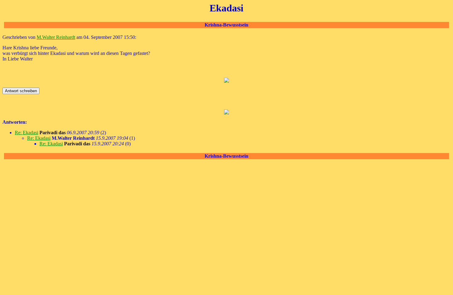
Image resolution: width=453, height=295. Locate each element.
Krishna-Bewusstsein (226, 24)
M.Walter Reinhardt (56, 37)
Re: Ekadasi (26, 132)
